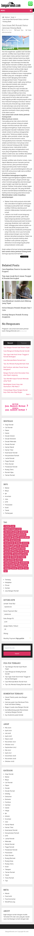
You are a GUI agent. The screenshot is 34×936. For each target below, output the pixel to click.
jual (13, 548)
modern (22, 557)
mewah (6, 557)
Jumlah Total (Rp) (9, 603)
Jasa (6, 499)
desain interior (15, 540)
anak (12, 526)
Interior (7, 816)
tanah (20, 568)
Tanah (7, 510)
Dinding (7, 794)
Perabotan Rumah (11, 467)
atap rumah (8, 532)
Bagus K (8, 707)
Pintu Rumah (9, 464)
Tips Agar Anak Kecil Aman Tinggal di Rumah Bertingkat (16, 277)
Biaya (7, 491)
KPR (6, 502)
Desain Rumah (10, 444)
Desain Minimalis (10, 441)
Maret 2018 (9, 739)
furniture (7, 546)
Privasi (7, 585)
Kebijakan (8, 582)
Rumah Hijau (9, 472)
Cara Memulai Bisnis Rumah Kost (14, 360)
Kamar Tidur (9, 450)
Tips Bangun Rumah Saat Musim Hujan (16, 347)
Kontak (7, 588)
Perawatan (8, 505)
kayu (15, 551)
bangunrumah (20, 534)
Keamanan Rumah (11, 453)
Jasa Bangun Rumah (12, 591)
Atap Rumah (9, 425)
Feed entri (8, 896)
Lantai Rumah (9, 458)
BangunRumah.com (11, 931)
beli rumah (7, 537)
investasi (24, 546)
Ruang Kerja (9, 861)
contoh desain (24, 537)
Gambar (7, 805)
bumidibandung (10, 710)
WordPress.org (10, 902)
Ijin (6, 493)
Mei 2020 (8, 728)
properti (19, 560)
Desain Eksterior (10, 439)
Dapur (7, 430)
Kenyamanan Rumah (12, 455)
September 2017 (10, 747)
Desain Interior (10, 436)
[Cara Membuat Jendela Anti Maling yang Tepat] (17, 290)
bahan (16, 532)
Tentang (8, 580)
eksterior (25, 543)
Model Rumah (10, 844)
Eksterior (8, 799)
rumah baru (24, 562)
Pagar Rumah (9, 461)
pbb (5, 560)
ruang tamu (8, 562)
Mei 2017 (8, 750)
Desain (7, 788)
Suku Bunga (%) (8, 618)
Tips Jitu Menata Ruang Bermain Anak (16, 364)
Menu (3, 10)
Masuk (7, 893)
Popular (24, 343)
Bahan (7, 488)
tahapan (7, 568)
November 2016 (10, 758)
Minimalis (8, 841)
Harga (7, 810)
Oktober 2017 (9, 744)
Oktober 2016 (9, 761)
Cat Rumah (9, 427)
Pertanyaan (9, 513)
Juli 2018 (8, 733)
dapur (6, 540)
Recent (10, 343)
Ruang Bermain (10, 858)
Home (7, 17)
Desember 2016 (10, 756)
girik (13, 546)
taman (14, 568)
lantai (26, 551)
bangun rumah (9, 534)
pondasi (12, 560)
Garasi (7, 433)
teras (26, 568)
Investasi (8, 496)
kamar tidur (8, 551)
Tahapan (8, 869)
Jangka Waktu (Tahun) (10, 626)
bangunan (23, 532)
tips (5, 571)
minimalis (15, 557)
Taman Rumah (10, 475)
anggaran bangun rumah (12, 529)
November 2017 (10, 742)
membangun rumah (20, 554)
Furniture (8, 802)
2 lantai (6, 526)
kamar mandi (20, 548)
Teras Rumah (9, 878)
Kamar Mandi (9, 447)
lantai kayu (8, 554)
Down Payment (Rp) (10, 611)
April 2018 (8, 736)
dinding (18, 543)
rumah (16, 562)
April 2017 (8, 753)
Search (17, 653)
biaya (15, 537)
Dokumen (8, 796)
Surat (12, 17)
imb (18, 546)
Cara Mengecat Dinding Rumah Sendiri (16, 351)
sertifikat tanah (22, 565)
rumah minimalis (9, 565)
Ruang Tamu (9, 469)
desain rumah (8, 543)
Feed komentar (10, 899)
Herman (7, 702)
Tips (21, 30)
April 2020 (8, 730)
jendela (6, 548)
